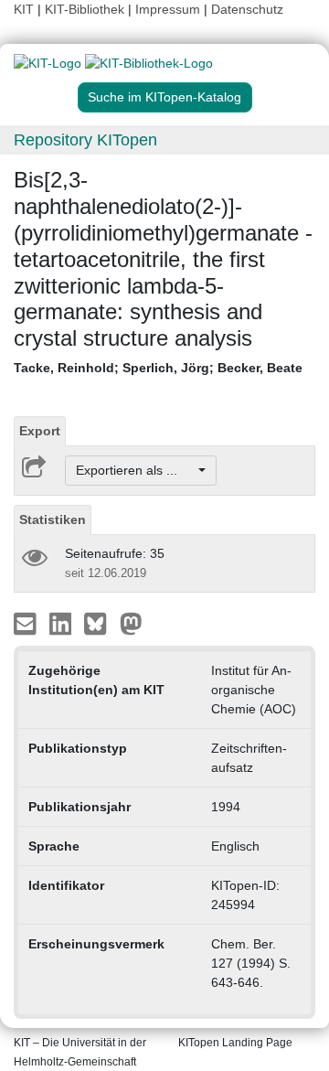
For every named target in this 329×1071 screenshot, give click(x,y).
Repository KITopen (85, 140)
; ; (158, 367)
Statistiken (52, 519)
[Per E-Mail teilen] (27, 623)
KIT (24, 9)
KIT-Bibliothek (86, 9)
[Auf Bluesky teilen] (100, 623)
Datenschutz (247, 9)
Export (39, 430)
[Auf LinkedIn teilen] (62, 623)
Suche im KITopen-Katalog (164, 97)
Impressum (167, 9)
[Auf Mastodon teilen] (131, 623)
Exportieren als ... (136, 470)
